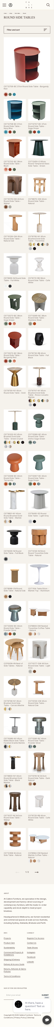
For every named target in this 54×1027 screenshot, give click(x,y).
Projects (7, 938)
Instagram (31, 952)
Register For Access (35, 938)
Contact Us (31, 943)
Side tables (17, 13)
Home (5, 13)
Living (10, 13)
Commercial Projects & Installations (13, 953)
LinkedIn (30, 962)
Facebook (31, 957)
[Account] (10, 6)
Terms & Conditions (12, 976)
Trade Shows (32, 948)
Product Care (9, 943)
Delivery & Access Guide (14, 964)
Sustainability (9, 948)
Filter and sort (13, 30)
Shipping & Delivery (12, 959)
